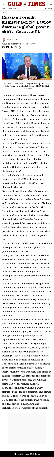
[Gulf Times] (26, 6)
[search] (4, 4)
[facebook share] (12, 47)
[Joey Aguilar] (4, 39)
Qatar (5, 13)
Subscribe (48, 8)
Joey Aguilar (12, 40)
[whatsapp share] (20, 47)
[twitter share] (16, 47)
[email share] (7, 47)
